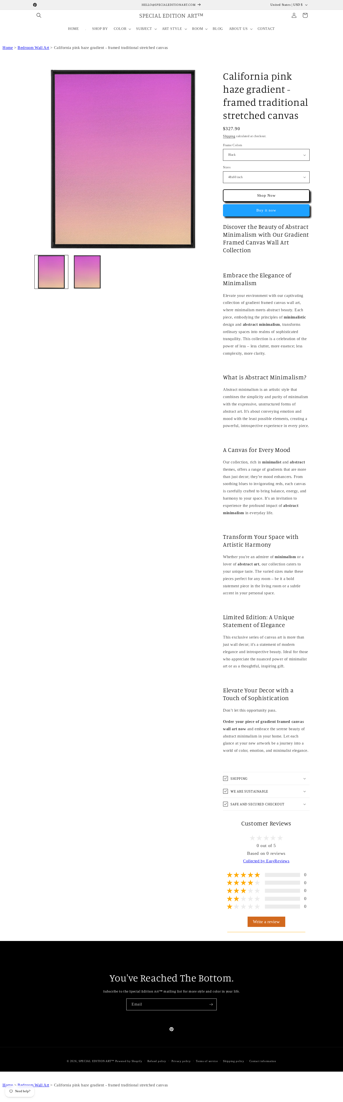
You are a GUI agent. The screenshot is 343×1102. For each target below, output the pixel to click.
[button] (38, 15)
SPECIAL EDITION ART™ (96, 1061)
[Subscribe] (210, 1004)
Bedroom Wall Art (33, 47)
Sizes (227, 167)
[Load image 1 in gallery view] (51, 272)
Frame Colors (232, 145)
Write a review (266, 921)
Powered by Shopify (128, 1061)
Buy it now (266, 210)
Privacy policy (181, 1061)
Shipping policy (233, 1061)
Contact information (262, 1061)
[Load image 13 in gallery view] (87, 272)
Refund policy (156, 1061)
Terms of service (207, 1061)
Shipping (229, 136)
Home (8, 47)
